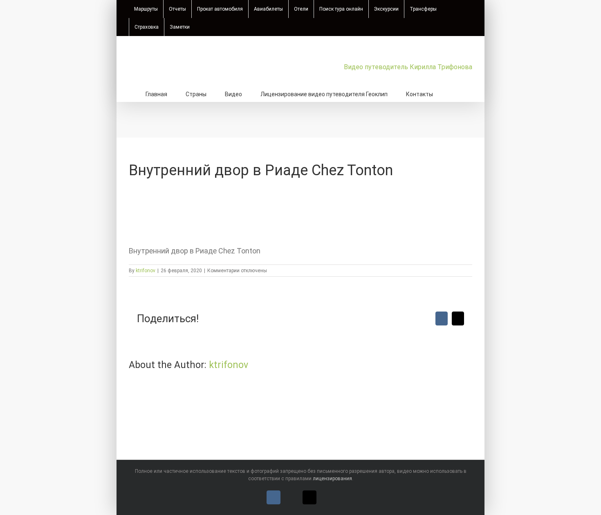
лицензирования (332, 478)
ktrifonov (145, 270)
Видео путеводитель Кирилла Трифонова (408, 67)
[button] (453, 93)
